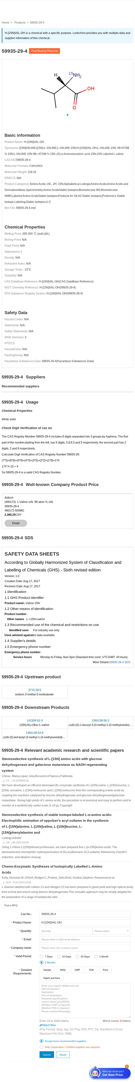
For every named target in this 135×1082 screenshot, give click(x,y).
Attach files (49, 1025)
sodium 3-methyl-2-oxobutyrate (34, 692)
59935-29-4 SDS (119, 662)
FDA (91, 970)
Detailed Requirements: (22, 971)
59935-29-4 (23, 159)
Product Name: (22, 922)
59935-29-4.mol (26, 207)
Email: (28, 939)
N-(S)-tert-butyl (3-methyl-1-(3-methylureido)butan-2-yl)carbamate (45, 735)
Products (19, 22)
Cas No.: (26, 914)
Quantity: (26, 930)
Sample (47, 970)
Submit (47, 1054)
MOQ (63, 970)
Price (105, 970)
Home (5, 22)
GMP (77, 970)
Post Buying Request (44, 50)
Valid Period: (24, 956)
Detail (16, 523)
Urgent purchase (51, 978)
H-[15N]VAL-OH (34, 141)
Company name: (21, 947)
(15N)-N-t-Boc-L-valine (35, 722)
